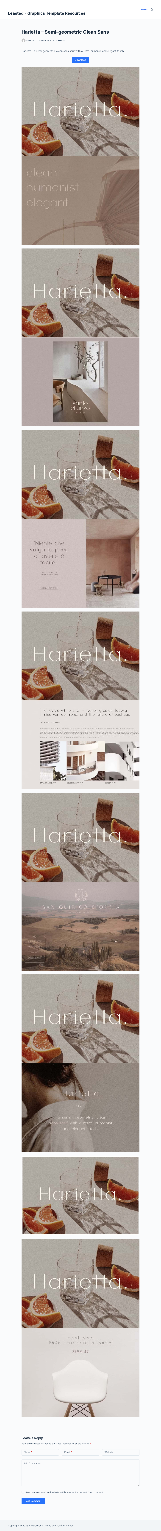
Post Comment (33, 1500)
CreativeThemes (64, 1525)
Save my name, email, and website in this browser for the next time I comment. (64, 1492)
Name (28, 1452)
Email (68, 1452)
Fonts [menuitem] (144, 9)
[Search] (152, 9)
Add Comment (33, 1463)
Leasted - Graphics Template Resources (46, 13)
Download (80, 59)
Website (109, 1452)
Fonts (61, 40)
